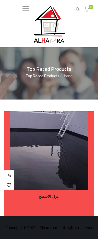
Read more (9, 175)
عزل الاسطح (49, 196)
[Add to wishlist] (9, 185)
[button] (87, 9)
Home (67, 76)
